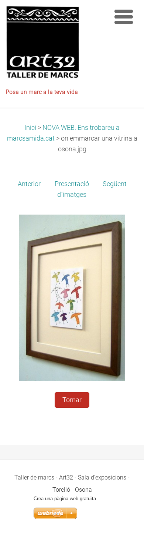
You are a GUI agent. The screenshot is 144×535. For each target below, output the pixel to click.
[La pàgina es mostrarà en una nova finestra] (72, 297)
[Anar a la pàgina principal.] (55, 44)
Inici (30, 127)
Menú (124, 17)
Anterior (29, 184)
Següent (115, 184)
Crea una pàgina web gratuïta (65, 498)
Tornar (72, 400)
